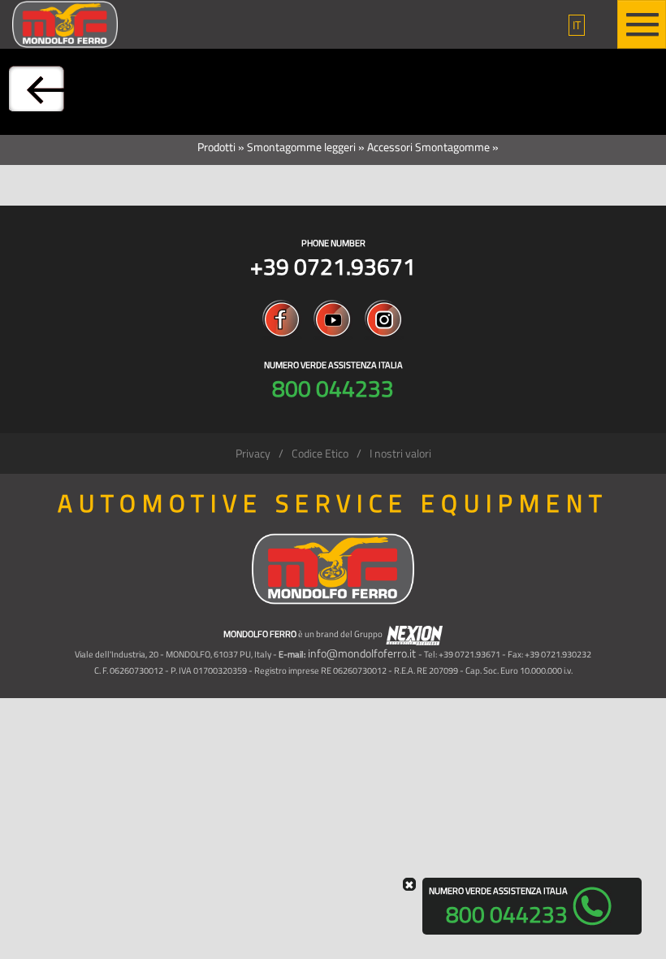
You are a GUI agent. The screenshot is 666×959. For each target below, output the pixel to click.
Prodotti (216, 146)
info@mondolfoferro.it (362, 653)
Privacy (253, 453)
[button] (577, 25)
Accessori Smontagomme (428, 146)
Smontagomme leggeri (301, 146)
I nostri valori (400, 453)
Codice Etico (320, 453)
